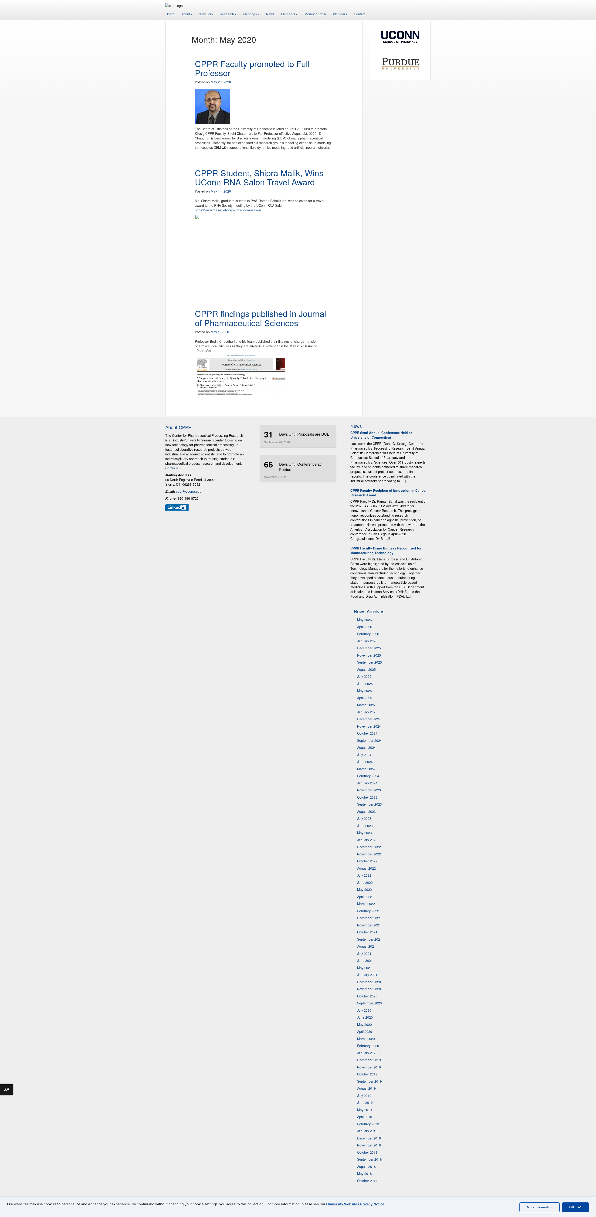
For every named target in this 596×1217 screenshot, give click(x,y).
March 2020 (366, 1038)
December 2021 (369, 917)
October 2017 (367, 1180)
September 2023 (369, 804)
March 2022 (366, 903)
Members (288, 14)
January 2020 (367, 1053)
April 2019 (364, 1116)
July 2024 (364, 754)
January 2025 (367, 712)
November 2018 (369, 1145)
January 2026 (367, 641)
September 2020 (369, 1003)
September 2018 (369, 1159)
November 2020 (369, 988)
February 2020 (368, 1045)
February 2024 (368, 775)
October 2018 (367, 1152)
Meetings (250, 14)
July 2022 (364, 875)
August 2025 (366, 669)
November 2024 (369, 726)
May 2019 (364, 1109)
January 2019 (367, 1131)
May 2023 (364, 832)
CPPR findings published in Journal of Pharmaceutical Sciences (260, 318)
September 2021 (369, 939)
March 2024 (366, 768)
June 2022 (365, 882)
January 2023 (367, 839)
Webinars (340, 14)
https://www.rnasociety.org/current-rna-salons (228, 210)
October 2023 (367, 797)
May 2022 (364, 889)
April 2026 (364, 626)
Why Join (206, 14)
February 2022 (368, 911)
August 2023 (366, 811)
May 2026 (364, 619)
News (270, 14)
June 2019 (365, 1102)
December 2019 (369, 1060)
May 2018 (364, 1173)
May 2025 (364, 690)
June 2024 (365, 761)
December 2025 (369, 648)
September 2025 (369, 662)
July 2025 (364, 676)
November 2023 (369, 790)
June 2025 (365, 683)
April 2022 (364, 896)
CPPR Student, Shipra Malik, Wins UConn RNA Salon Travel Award (259, 177)
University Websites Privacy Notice (355, 1204)
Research (227, 14)
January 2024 (367, 783)
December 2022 (369, 846)
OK (572, 1207)
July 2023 (364, 818)
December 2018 (369, 1138)
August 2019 (366, 1088)
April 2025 (364, 697)
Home (170, 14)
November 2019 (369, 1067)
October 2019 (367, 1074)
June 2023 (365, 825)
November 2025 (369, 655)
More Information (539, 1207)
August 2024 (366, 747)
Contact (359, 14)
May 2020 (364, 1024)
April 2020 (364, 1031)
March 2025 (366, 704)
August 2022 (366, 868)
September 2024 (369, 740)
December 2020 (369, 982)
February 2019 (368, 1124)
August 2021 (366, 946)
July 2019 (364, 1095)
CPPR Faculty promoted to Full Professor (252, 68)
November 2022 (369, 854)
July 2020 (364, 1010)
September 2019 (369, 1081)
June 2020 (365, 1017)
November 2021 (369, 925)
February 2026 (368, 633)
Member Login (315, 14)
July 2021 (364, 953)
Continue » (173, 468)
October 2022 (367, 861)
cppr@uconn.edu (188, 491)
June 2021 (365, 960)
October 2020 (367, 996)
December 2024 (369, 719)
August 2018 (366, 1166)
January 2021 (367, 974)
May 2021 (364, 967)
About (185, 14)
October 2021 (367, 932)
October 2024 (367, 733)
